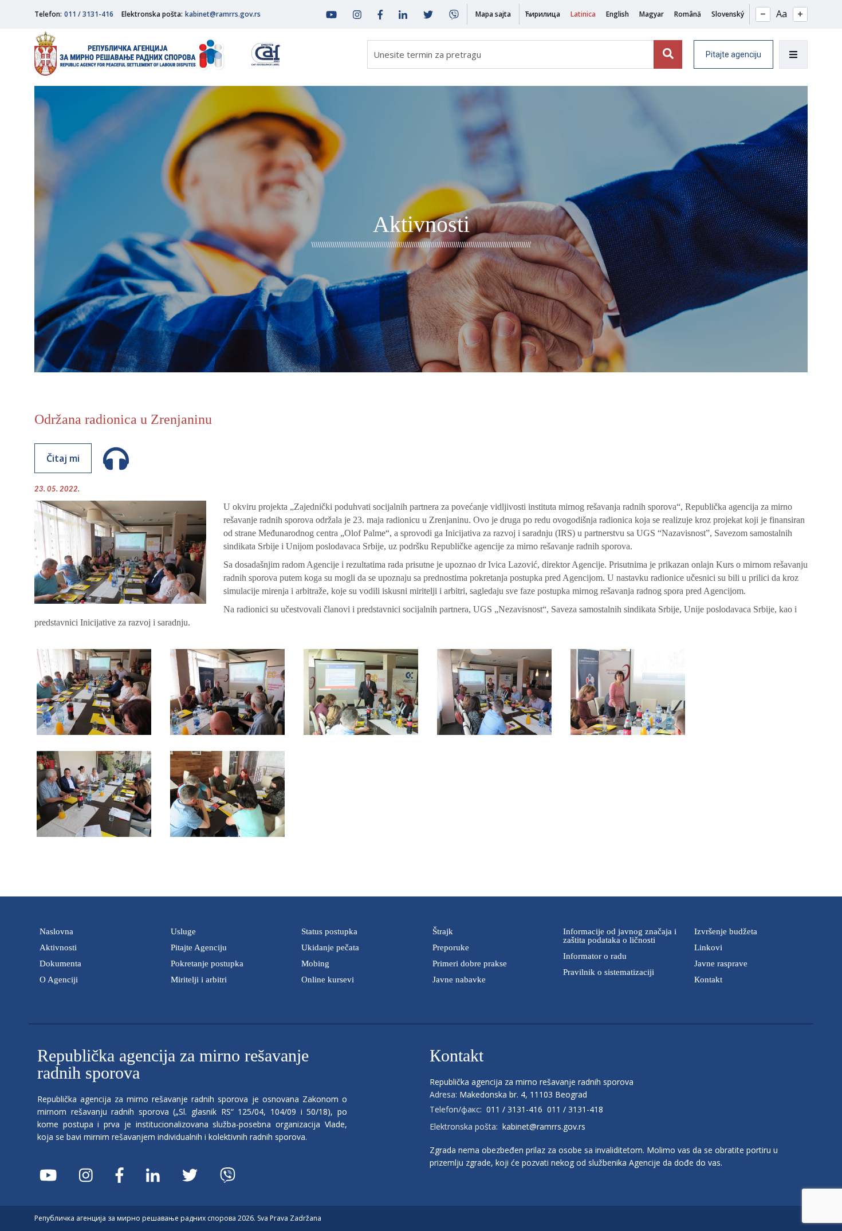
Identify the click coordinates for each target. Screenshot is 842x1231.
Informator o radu (595, 956)
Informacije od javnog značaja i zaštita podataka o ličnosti (619, 936)
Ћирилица (542, 14)
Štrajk (442, 931)
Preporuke (450, 947)
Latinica (583, 14)
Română (687, 14)
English (617, 14)
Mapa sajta (493, 14)
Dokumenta (60, 963)
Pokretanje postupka (207, 963)
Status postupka (329, 931)
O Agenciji (59, 979)
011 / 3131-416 (88, 14)
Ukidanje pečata (330, 947)
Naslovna (56, 931)
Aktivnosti (58, 947)
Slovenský (727, 14)
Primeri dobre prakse (469, 963)
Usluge (183, 931)
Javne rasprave (720, 963)
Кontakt (708, 979)
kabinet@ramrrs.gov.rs (223, 14)
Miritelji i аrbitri (199, 979)
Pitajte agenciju (733, 54)
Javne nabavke (459, 979)
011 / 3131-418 (575, 1109)
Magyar (651, 14)
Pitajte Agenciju (199, 947)
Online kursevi (327, 979)
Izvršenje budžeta (725, 931)
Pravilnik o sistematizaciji (608, 972)
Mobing (315, 963)
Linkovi (708, 947)
